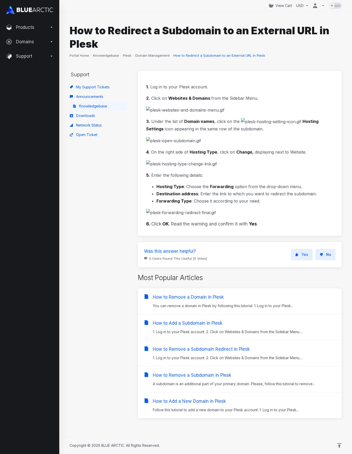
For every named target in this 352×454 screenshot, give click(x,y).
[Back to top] (339, 445)
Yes (304, 254)
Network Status (88, 125)
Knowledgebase (106, 55)
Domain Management (152, 55)
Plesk (127, 55)
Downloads (85, 115)
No (328, 254)
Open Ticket (86, 134)
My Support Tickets (92, 87)
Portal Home (79, 55)
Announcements (89, 96)
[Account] (319, 5)
